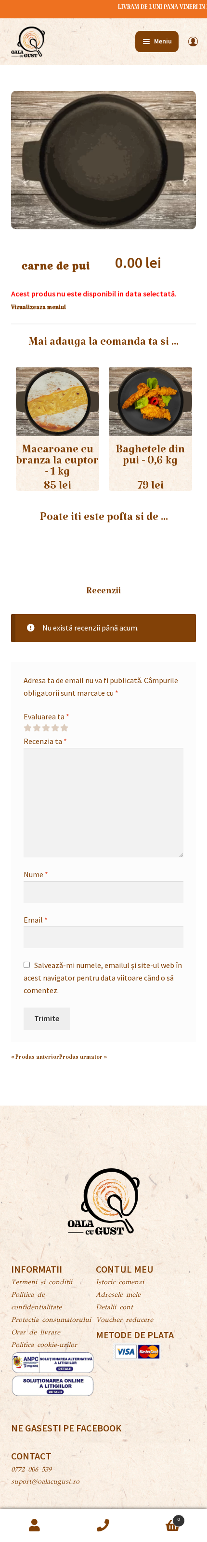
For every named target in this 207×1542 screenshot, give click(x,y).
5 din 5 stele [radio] (64, 728)
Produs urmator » (83, 1059)
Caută (103, 1525)
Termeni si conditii (41, 1282)
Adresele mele (118, 1295)
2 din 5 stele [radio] (36, 728)
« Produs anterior (35, 1059)
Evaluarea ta (46, 716)
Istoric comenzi (120, 1282)
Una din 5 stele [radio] (27, 728)
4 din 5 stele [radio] (55, 728)
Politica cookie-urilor (44, 1345)
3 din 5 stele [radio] (46, 728)
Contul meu (34, 1525)
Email (36, 920)
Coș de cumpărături (159, 1517)
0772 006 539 (31, 1470)
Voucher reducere (124, 1320)
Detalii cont (114, 1307)
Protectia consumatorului (51, 1320)
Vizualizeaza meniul (38, 309)
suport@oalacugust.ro (45, 1482)
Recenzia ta (45, 741)
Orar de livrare (35, 1333)
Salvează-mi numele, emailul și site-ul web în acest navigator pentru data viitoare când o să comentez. (103, 977)
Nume (36, 874)
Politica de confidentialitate (36, 1301)
